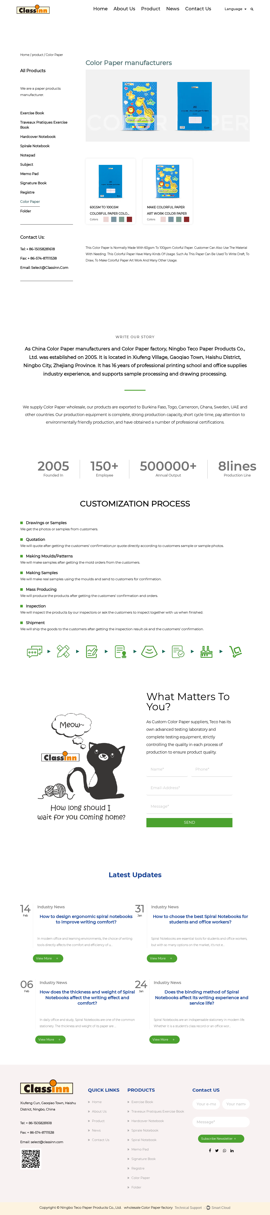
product (150, 9)
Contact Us (198, 9)
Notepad (27, 155)
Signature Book (33, 183)
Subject (26, 165)
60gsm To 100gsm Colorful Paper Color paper (110, 211)
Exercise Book (32, 113)
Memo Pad (29, 174)
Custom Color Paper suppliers (180, 722)
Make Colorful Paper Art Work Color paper (167, 210)
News (172, 9)
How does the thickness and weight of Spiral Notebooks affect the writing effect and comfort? (87, 997)
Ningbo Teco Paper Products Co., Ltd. (91, 1208)
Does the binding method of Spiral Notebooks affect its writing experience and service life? (201, 997)
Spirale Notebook (35, 146)
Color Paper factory (144, 349)
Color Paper (30, 202)
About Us (124, 9)
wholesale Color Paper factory (148, 1208)
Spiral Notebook (144, 1140)
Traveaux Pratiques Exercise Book (44, 124)
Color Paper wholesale (64, 407)
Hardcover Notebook (38, 137)
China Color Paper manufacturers (71, 349)
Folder (25, 211)
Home (100, 9)
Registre (27, 192)
